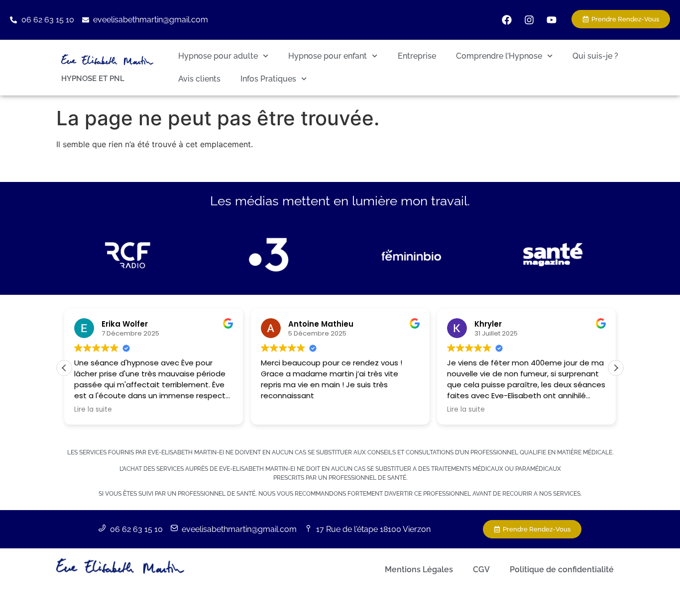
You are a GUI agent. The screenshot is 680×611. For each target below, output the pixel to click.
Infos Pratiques (268, 79)
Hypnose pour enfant (327, 56)
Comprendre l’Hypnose (499, 56)
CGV (481, 569)
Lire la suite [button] (93, 409)
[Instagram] (529, 20)
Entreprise (417, 56)
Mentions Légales (419, 569)
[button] (615, 367)
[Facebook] (507, 20)
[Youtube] (552, 20)
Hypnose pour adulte (218, 56)
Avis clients (199, 79)
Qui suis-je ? (595, 56)
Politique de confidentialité (562, 569)
